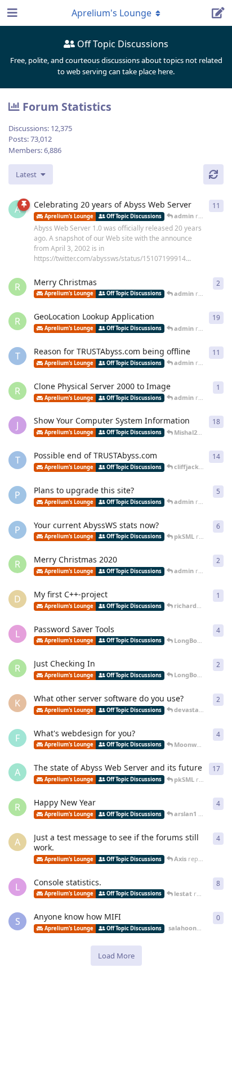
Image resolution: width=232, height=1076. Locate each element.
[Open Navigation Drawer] (11, 13)
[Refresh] (213, 174)
